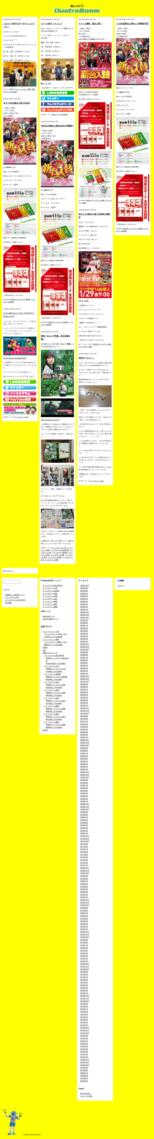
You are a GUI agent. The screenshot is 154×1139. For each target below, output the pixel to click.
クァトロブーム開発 (54, 557)
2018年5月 (84, 822)
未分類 (45, 730)
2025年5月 (84, 599)
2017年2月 (84, 862)
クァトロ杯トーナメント (51, 23)
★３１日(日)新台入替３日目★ (16, 103)
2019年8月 (84, 783)
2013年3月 (84, 988)
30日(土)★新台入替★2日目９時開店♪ (57, 126)
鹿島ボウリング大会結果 (53, 645)
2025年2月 (84, 607)
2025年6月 (84, 596)
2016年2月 (84, 894)
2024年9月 (84, 620)
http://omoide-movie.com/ (50, 420)
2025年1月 (84, 609)
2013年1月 (84, 993)
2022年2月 (84, 703)
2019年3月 (84, 796)
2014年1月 (84, 961)
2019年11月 (84, 775)
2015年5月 (84, 918)
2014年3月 (84, 956)
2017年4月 (84, 857)
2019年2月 (84, 799)
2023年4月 (84, 665)
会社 (44, 650)
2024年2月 (84, 639)
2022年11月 (84, 679)
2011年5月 (84, 1046)
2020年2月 (84, 766)
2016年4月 (84, 889)
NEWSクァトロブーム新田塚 (20, 299)
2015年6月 (84, 916)
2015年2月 (84, 926)
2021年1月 (84, 737)
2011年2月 (84, 1054)
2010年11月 (84, 1062)
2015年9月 (84, 908)
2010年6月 (84, 1075)
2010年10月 (84, 1065)
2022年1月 (84, 705)
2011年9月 (84, 1035)
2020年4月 (84, 761)
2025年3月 (84, 604)
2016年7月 (84, 881)
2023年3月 (84, 668)
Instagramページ (49, 616)
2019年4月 (84, 793)
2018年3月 (84, 828)
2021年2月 (84, 734)
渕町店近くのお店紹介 (54, 695)
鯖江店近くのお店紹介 (54, 719)
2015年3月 (84, 924)
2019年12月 (84, 772)
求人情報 (8, 603)
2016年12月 (84, 868)
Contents (85, 1093)
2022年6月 (84, 692)
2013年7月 (84, 977)
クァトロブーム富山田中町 (60, 550)
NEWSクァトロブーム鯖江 (56, 717)
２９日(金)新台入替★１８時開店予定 (132, 23)
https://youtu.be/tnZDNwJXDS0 (14, 358)
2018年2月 (84, 830)
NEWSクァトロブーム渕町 (102, 344)
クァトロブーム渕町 (57, 555)
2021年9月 (84, 716)
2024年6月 (84, 628)
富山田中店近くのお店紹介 (56, 663)
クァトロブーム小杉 (50, 588)
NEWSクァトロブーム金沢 (56, 701)
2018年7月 (84, 817)
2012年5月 (84, 1014)
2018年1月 (84, 833)
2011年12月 (84, 1028)
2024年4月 (84, 633)
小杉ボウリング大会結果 (59, 114)
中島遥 (45, 647)
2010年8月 (84, 1070)
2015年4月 (84, 921)
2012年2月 (84, 1022)
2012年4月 (84, 1017)
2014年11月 (84, 934)
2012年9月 (84, 1004)
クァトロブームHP (12, 597)
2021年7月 (84, 721)
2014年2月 (84, 958)
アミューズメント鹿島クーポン (55, 642)
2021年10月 (84, 713)
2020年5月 (84, 758)
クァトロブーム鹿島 (51, 560)
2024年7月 (84, 625)
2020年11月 (84, 742)
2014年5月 (84, 950)
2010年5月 (84, 1078)
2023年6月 (84, 660)
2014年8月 (84, 942)
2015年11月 (84, 902)
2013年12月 (84, 964)
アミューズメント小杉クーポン (55, 634)
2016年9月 (84, 876)
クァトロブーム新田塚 (59, 552)
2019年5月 (84, 791)
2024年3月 (84, 636)
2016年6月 (84, 884)
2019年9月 (84, 780)
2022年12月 (84, 676)
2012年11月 (84, 998)
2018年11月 (84, 807)
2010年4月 (84, 1081)
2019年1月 (84, 801)
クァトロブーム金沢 (50, 599)
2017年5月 (84, 854)
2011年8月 (84, 1038)
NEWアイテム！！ (87, 358)
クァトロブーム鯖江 (50, 604)
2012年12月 (84, 996)
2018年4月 (84, 825)
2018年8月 (84, 815)
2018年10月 (84, 809)
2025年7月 (84, 593)
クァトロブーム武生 (50, 593)
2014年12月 (84, 932)
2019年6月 (84, 788)
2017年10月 (84, 841)
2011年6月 (84, 1043)
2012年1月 (84, 1025)
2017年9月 (84, 844)
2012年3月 (84, 1020)
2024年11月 (84, 615)
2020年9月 (84, 748)
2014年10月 (84, 937)
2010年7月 (84, 1073)
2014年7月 (84, 945)
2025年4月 (84, 601)
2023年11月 (84, 647)
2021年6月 (84, 724)
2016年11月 (84, 870)
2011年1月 (84, 1057)
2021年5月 (84, 726)
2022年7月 (84, 689)
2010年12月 (84, 1059)
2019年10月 (84, 777)
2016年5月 (84, 886)
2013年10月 (84, 969)
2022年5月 (84, 695)
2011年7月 (84, 1041)
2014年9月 (84, 940)
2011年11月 (84, 1030)
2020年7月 (84, 753)
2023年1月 (84, 673)
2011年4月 (84, 1049)
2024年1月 (84, 641)
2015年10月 (84, 905)
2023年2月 (84, 671)
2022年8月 (84, 687)
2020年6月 (84, 756)
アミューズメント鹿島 (23, 89)
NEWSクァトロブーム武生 (56, 685)
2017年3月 (84, 860)
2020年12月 (84, 740)
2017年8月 (84, 846)
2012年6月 (84, 1012)
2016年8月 (84, 878)
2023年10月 (84, 649)
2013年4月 (84, 985)
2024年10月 (84, 617)
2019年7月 (84, 785)
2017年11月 (84, 838)
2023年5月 (84, 663)
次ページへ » (8, 571)
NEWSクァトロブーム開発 (56, 709)
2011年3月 (84, 1051)
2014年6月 (84, 948)
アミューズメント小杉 (20, 417)
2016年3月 (84, 892)
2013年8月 (84, 974)
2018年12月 (84, 804)
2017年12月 (84, 836)
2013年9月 (84, 972)
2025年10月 (84, 585)
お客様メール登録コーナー (15, 595)
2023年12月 (84, 644)
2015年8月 (84, 910)
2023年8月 (84, 655)
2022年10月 (84, 681)
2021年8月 (84, 718)
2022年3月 (84, 700)
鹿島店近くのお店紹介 (54, 727)
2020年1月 (84, 769)
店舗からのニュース (50, 653)
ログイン (121, 585)
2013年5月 (84, 982)
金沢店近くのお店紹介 (54, 703)
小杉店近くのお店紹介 (54, 671)
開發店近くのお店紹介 (54, 711)
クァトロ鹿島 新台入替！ (90, 23)
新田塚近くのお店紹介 (54, 679)
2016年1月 (84, 897)
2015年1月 (84, 929)
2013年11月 (84, 966)
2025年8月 (84, 591)
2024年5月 (84, 631)
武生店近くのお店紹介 (54, 687)
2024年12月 (84, 612)
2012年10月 (84, 1001)
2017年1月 (84, 865)
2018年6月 (84, 820)
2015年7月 (84, 913)
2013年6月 (84, 980)
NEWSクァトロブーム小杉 (56, 669)
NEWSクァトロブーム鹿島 (95, 200)
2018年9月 (84, 812)
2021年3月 (84, 732)
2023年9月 (84, 652)
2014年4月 (84, 953)
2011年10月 (84, 1033)
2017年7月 (84, 849)
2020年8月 (84, 750)
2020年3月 (84, 764)
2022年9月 (84, 684)
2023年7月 (84, 657)
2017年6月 (84, 852)
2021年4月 (84, 729)
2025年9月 (84, 588)
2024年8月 (84, 623)
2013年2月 (84, 990)
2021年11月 (84, 710)
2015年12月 (84, 900)
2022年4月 (84, 697)
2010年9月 (84, 1067)
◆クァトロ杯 (46, 83)
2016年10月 (84, 873)
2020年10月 (84, 745)
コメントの (86, 1096)
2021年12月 (84, 708)
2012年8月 (84, 1006)
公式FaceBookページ (50, 619)
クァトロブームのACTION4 (15, 600)
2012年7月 (84, 1009)
